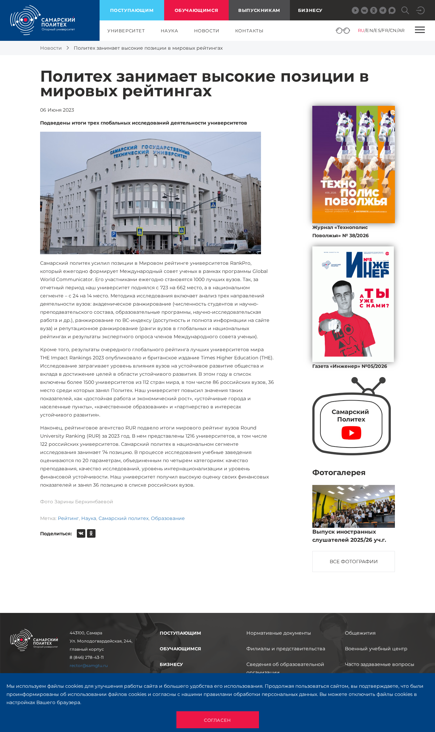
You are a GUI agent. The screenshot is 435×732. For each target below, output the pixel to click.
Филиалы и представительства (285, 649)
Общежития (360, 633)
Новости (51, 48)
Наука (88, 518)
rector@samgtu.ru (89, 665)
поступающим (132, 10)
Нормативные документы (278, 633)
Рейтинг (68, 518)
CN (393, 30)
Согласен (217, 720)
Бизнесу (310, 10)
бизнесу (171, 664)
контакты (249, 30)
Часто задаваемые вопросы (379, 664)
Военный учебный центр (376, 649)
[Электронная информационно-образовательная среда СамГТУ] (420, 10)
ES (378, 30)
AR (401, 30)
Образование (168, 518)
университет (126, 30)
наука (169, 30)
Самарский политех (124, 518)
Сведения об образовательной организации (285, 668)
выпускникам (259, 10)
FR (385, 30)
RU (361, 30)
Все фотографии (354, 561)
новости (207, 30)
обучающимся (197, 10)
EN (369, 30)
